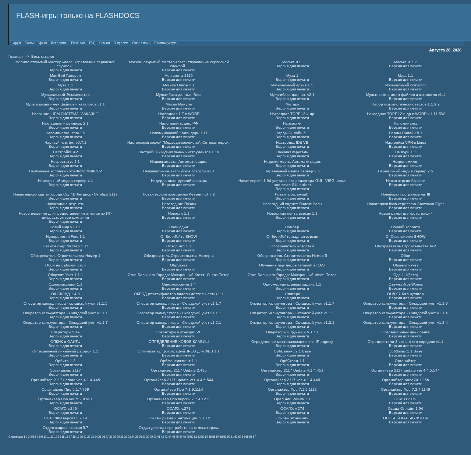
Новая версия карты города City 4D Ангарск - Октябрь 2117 (65, 194)
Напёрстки (292, 123)
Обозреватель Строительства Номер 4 (179, 256)
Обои (405, 256)
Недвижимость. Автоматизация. (178, 162)
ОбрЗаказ (178, 265)
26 (103, 436)
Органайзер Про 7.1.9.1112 (292, 389)
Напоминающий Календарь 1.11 (179, 133)
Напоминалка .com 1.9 (65, 133)
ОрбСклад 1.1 (292, 361)
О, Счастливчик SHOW (405, 236)
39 (151, 436)
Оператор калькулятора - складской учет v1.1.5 (65, 303)
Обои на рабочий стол (65, 265)
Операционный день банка (406, 332)
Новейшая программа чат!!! (405, 194)
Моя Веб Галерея (65, 76)
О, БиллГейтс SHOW (178, 236)
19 (77, 436)
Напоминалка (406, 123)
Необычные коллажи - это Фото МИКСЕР (65, 171)
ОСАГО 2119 (405, 399)
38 (147, 436)
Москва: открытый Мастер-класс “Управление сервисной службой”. (65, 64)
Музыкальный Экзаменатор (65, 95)
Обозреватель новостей (292, 246)
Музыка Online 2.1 (179, 85)
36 (140, 436)
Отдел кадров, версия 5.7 (65, 428)
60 (228, 436)
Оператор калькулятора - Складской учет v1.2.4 (405, 322)
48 (184, 436)
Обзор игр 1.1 (178, 246)
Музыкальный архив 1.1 (292, 85)
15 (62, 436)
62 (235, 436)
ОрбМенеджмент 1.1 (178, 361)
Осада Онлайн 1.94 (405, 408)
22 (88, 436)
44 (169, 436)
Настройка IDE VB (292, 142)
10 (44, 436)
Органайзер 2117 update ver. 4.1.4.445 (65, 380)
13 (55, 436)
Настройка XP (65, 152)
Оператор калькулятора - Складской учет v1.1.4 (405, 313)
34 (132, 436)
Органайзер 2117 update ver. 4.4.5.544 (178, 380)
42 (162, 436)
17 (70, 436)
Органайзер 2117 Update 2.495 (179, 370)
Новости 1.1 (179, 213)
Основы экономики (292, 418)
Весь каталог (42, 56)
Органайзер (406, 361)
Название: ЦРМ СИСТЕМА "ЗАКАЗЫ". (65, 114)
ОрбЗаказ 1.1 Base (405, 351)
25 (99, 436)
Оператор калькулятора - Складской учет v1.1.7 (179, 303)
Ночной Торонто (405, 227)
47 (180, 436)
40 (154, 436)
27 (107, 436)
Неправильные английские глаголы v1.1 (179, 171)
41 (158, 436)
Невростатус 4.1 (65, 162)
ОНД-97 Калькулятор (405, 294)
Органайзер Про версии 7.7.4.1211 (178, 399)
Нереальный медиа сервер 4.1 (65, 181)
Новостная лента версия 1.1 (292, 213)
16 (66, 436)
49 (188, 436)
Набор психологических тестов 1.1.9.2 (406, 104)
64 (243, 436)
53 (202, 436)
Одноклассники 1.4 (179, 284)
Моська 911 (292, 62)
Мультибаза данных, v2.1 (292, 95)
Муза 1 (292, 76)
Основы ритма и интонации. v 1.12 (179, 418)
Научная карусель (292, 152)
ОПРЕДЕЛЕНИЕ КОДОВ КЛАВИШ (179, 342)
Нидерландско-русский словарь (179, 181)
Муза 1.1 (405, 76)
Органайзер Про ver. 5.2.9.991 (65, 399)
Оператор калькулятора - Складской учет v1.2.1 (179, 322)
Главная (15, 56)
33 (129, 436)
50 (191, 436)
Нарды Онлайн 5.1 (292, 133)
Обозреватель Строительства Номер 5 (292, 256)
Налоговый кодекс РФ (178, 123)
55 (210, 436)
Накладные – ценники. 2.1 (65, 123)
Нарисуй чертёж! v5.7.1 (65, 142)
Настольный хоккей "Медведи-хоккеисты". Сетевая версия (178, 142)
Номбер (292, 227)
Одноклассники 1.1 (65, 284)
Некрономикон (405, 162)
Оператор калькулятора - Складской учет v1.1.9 (405, 303)
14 (59, 436)
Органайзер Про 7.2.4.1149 (405, 389)
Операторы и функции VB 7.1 (292, 332)
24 (96, 436)
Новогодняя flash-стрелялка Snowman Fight (405, 204)
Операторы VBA (65, 332)
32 (125, 436)
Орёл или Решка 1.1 (292, 399)
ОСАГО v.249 (65, 408)
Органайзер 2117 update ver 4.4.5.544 (405, 370)
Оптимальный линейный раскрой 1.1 (65, 351)
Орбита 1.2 (65, 361)
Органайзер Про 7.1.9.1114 (178, 389)
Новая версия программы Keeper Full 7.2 (179, 194)
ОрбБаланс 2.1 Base (292, 351)
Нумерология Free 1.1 (65, 236)
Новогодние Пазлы (179, 204)
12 (51, 436)
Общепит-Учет (405, 265)
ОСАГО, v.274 (292, 408)
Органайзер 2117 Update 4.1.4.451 (292, 370)
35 (136, 436)
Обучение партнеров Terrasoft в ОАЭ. (292, 265)
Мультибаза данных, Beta (179, 95)
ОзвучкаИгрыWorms (406, 284)
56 (213, 436)
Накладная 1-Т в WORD (178, 114)
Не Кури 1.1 (405, 152)
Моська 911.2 (405, 62)
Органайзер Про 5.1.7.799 (65, 389)
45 (173, 436)
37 (143, 436)
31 (121, 436)
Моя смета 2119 (178, 76)
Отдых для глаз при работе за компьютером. (179, 428)
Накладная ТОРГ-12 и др (292, 114)
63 (239, 436)
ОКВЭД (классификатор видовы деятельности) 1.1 (178, 294)
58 (221, 436)
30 (118, 436)
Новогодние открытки (65, 204)
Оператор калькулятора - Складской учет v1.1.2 (292, 313)
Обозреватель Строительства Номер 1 (65, 256)
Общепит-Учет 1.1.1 (65, 275)
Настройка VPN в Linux (405, 142)
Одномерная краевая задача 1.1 (292, 284)
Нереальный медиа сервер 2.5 (292, 171)
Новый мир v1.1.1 (65, 227)
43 (165, 436)
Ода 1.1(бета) (405, 275)
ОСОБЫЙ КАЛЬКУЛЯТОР (405, 418)
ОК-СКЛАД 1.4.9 (65, 294)
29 (114, 436)
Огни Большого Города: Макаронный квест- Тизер (292, 275)
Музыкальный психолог (405, 85)
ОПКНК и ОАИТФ (65, 342)
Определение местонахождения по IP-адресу (292, 342)
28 (110, 436)
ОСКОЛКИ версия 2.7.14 (65, 418)
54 (206, 436)
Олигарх (292, 294)
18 (73, 436)
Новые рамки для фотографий (406, 213)
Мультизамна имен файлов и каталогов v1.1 (405, 95)
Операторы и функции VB (179, 332)
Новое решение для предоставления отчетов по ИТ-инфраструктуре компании (65, 215)
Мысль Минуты (179, 104)
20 (81, 436)
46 (177, 436)
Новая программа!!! (292, 194)
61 (232, 436)
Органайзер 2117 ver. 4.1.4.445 (292, 380)
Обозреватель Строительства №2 (405, 246)
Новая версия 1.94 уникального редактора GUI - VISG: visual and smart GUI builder (292, 183)
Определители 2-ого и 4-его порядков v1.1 (405, 342)
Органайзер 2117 (65, 370)
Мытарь (292, 104)
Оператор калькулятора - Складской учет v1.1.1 (65, 313)
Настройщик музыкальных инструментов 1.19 (178, 152)
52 (199, 436)
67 (254, 436)
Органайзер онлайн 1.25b (405, 380)
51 (195, 436)
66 (250, 436)
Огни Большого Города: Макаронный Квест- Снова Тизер (179, 275)
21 (85, 436)
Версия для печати (65, 70)
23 (92, 436)
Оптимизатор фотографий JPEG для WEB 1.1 (179, 351)
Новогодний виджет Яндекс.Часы (292, 204)
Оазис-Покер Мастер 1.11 (65, 246)
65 (246, 436)
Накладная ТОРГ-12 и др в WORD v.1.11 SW (406, 114)
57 (217, 436)
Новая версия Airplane (405, 181)
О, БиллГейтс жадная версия (292, 236)
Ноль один (178, 227)
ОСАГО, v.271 (179, 408)
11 (48, 436)
